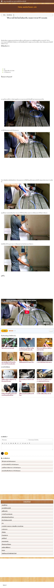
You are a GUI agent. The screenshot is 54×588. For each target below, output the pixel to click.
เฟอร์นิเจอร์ (4, 538)
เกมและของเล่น (5, 541)
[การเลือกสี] (20, 443)
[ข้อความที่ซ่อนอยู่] (23, 443)
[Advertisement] (27, 28)
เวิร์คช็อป (4, 532)
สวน (2, 523)
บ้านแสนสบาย (5, 535)
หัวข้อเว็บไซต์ (27, 502)
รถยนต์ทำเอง (4, 505)
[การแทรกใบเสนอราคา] (25, 443)
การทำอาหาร (4, 529)
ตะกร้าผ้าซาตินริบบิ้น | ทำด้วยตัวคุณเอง (10, 464)
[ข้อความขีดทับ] (8, 443)
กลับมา (5, 330)
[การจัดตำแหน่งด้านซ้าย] (11, 443)
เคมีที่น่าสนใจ (5, 511)
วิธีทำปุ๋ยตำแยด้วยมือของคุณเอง (8, 461)
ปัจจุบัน (3, 550)
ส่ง (6, 453)
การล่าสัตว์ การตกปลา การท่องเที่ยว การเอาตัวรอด (12, 526)
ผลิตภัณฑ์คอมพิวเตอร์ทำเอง (8, 517)
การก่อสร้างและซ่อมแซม (7, 514)
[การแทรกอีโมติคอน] (18, 443)
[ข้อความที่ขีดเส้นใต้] (6, 443)
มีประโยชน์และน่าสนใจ (7, 520)
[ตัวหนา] (2, 443)
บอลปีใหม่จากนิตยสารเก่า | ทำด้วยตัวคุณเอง (11, 467)
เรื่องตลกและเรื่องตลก (6, 544)
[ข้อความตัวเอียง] (4, 443)
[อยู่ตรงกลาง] (13, 443)
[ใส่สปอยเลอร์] (29, 443)
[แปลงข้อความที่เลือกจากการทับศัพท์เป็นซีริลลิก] (27, 443)
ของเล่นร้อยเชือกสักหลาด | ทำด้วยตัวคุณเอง (11, 470)
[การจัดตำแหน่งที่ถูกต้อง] (15, 443)
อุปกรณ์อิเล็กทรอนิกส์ (6, 508)
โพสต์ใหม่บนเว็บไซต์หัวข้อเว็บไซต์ (9, 553)
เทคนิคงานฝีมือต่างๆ (6, 547)
